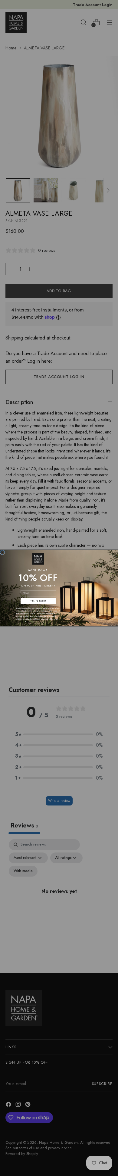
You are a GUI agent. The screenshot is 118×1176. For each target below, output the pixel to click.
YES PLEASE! (38, 600)
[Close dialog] (2, 552)
